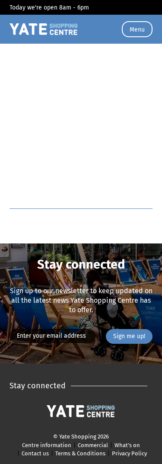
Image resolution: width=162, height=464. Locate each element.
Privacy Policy (129, 453)
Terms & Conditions (80, 453)
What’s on (127, 445)
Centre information (46, 445)
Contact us (35, 453)
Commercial (93, 445)
